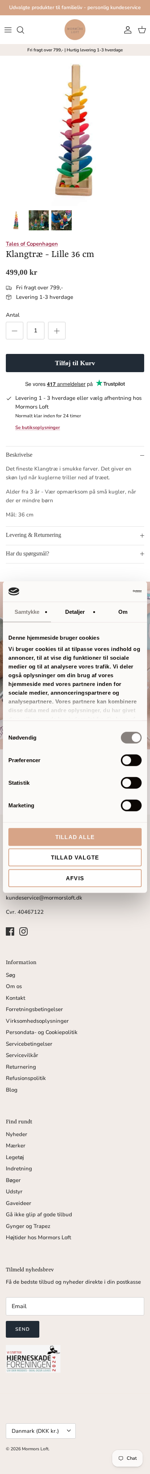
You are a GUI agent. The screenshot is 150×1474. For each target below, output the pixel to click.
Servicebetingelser (29, 1044)
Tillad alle (75, 837)
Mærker (15, 1145)
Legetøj (15, 1157)
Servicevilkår (22, 1055)
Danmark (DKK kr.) (35, 1431)
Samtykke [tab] (27, 611)
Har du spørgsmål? (27, 553)
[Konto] (126, 30)
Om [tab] (122, 611)
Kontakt (15, 998)
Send (22, 1329)
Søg (10, 975)
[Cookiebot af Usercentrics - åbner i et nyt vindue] (110, 591)
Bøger (13, 1180)
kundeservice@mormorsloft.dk (44, 897)
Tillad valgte (75, 857)
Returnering (21, 1067)
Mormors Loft (35, 1449)
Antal (13, 315)
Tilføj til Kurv (75, 363)
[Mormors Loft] (75, 29)
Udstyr (14, 1191)
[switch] (131, 760)
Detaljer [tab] (75, 611)
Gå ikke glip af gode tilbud (39, 1214)
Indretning (19, 1168)
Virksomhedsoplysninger (37, 1021)
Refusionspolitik (26, 1078)
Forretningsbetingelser (34, 1009)
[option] (75, 131)
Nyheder (16, 1134)
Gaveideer (18, 1203)
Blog (11, 1089)
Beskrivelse (19, 455)
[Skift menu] (8, 30)
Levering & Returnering (33, 535)
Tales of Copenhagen (32, 243)
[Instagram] (23, 931)
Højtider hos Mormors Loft (38, 1237)
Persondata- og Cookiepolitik (42, 1032)
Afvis (75, 878)
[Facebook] (10, 931)
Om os (14, 986)
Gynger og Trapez (28, 1226)
